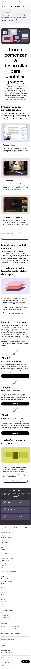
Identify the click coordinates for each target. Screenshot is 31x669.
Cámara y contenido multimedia (9, 563)
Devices (11, 6)
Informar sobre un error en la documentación (12, 628)
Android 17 (3, 590)
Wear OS (3, 576)
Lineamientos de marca (19, 658)
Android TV (4, 583)
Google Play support (6, 631)
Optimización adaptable (11, 391)
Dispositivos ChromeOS (6, 578)
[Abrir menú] (2, 2)
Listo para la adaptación (11, 361)
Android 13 (3, 599)
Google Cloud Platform (6, 650)
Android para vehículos (6, 581)
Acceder (27, 1)
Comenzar (15, 376)
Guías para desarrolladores (7, 613)
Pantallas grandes (5, 574)
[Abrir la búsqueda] (19, 2)
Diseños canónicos (15, 481)
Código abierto (4, 542)
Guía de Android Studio (6, 610)
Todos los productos (6, 652)
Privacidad (3, 565)
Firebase (3, 647)
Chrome (3, 645)
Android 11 (3, 604)
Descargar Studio (5, 617)
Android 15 (3, 594)
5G (2, 567)
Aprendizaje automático (7, 558)
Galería (15, 238)
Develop (4, 6)
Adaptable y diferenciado (12, 418)
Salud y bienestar (5, 560)
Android (3, 535)
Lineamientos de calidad (15, 313)
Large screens (21, 6)
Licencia (10, 658)
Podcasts (3, 549)
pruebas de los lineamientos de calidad (18, 338)
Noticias (3, 544)
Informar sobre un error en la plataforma (10, 626)
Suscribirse (26, 661)
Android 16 (3, 592)
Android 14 (3, 597)
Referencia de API (5, 615)
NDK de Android (5, 620)
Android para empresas (6, 537)
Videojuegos (4, 556)
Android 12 (3, 601)
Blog (2, 547)
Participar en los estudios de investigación (11, 633)
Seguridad (3, 540)
